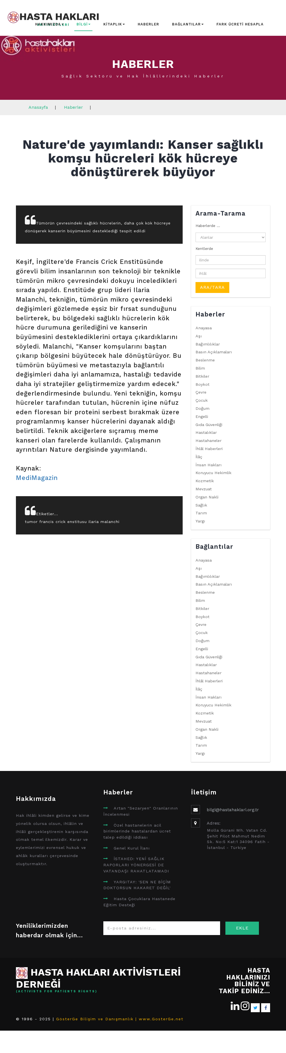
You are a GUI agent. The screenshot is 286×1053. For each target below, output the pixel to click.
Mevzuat (204, 489)
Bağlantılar (186, 24)
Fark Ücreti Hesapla (240, 24)
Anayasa (204, 328)
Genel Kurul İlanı (132, 848)
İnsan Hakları (208, 465)
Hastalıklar (206, 432)
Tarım (201, 513)
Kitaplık (112, 24)
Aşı (199, 336)
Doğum (202, 408)
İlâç (199, 457)
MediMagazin (37, 477)
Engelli (202, 416)
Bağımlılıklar (208, 344)
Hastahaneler (208, 440)
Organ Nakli (207, 497)
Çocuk (202, 400)
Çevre (201, 392)
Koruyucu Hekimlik (214, 472)
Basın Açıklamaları (214, 352)
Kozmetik (205, 481)
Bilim (200, 368)
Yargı (200, 521)
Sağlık (201, 505)
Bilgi (82, 24)
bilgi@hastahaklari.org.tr (233, 809)
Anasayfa (38, 107)
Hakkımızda (48, 24)
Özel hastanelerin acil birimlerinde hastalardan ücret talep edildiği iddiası (137, 831)
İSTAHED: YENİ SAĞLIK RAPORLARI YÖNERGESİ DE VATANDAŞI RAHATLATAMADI (136, 864)
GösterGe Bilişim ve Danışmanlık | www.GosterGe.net (119, 1019)
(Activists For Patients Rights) (56, 991)
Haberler (148, 24)
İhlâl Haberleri (209, 448)
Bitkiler (202, 376)
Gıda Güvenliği (209, 424)
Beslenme (205, 360)
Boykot (202, 384)
